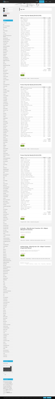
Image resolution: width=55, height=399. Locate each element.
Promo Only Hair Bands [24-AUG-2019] (30, 84)
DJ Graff (4, 137)
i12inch (4, 236)
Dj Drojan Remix (5, 135)
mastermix (4, 387)
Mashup (4, 252)
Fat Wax (4, 198)
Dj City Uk (4, 124)
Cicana (4, 81)
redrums (4, 389)
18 (5, 370)
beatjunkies (10, 381)
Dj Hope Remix (5, 140)
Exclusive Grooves (6, 191)
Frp (3, 207)
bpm (4, 68)
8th (3, 381)
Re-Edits (4, 310)
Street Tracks (5, 329)
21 (9, 370)
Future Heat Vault (6, 214)
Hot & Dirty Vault (5, 225)
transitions (4, 392)
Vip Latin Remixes (6, 350)
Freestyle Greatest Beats (7, 206)
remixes (9, 389)
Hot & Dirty (5, 223)
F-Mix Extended (5, 196)
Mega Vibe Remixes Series (7, 260)
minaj (36, 240)
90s (3, 29)
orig (41, 258)
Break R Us (5, 71)
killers (7, 386)
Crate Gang (5, 100)
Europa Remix (5, 190)
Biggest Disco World (6, 60)
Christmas (4, 78)
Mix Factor (4, 265)
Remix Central (5, 316)
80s (3, 24)
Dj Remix (4, 151)
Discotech (4, 113)
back (5, 381)
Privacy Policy (43, 263)
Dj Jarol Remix (5, 142)
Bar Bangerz (5, 47)
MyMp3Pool (5, 279)
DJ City (4, 119)
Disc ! (4, 111)
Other (4, 284)
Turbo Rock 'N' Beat (6, 340)
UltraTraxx (4, 343)
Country (4, 94)
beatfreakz (7, 381)
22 (10, 370)
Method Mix (5, 263)
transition (38, 240)
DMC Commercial (5, 174)
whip (44, 240)
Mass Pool (4, 254)
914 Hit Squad (5, 30)
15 (10, 369)
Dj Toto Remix (5, 159)
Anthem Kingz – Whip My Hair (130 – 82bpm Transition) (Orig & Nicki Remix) (35, 247)
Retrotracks (5, 321)
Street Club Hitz (5, 326)
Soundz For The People (6, 324)
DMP (4, 177)
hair (34, 78)
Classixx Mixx (5, 86)
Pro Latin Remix (5, 297)
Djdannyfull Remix (6, 169)
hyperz (5, 386)
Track (4, 332)
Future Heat (5, 212)
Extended (4, 193)
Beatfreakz (5, 52)
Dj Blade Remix (5, 118)
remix (7, 389)
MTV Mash (5, 276)
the (6, 391)
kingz (37, 258)
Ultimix (4, 342)
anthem (33, 258)
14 (9, 369)
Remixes (4, 319)
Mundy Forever (5, 278)
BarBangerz (5, 49)
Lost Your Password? (6, 13)
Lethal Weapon (5, 246)
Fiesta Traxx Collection (6, 199)
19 (6, 370)
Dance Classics (5, 108)
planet (7, 388)
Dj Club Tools (5, 126)
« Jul (5, 374)
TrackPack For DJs (6, 334)
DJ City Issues (5, 121)
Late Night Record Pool (6, 241)
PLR (3, 294)
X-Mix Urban (5, 356)
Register (41, 1)
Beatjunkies (5, 54)
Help (46, 1)
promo (10, 388)
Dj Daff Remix (5, 129)
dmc (4, 384)
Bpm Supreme (5, 70)
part (5, 388)
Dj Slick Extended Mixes (6, 158)
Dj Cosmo (4, 127)
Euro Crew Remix (5, 188)
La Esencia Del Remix (6, 238)
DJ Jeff (4, 143)
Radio (4, 308)
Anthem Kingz (28, 258)
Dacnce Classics (5, 105)
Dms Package (5, 180)
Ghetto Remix (5, 217)
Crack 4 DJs (5, 97)
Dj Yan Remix (5, 164)
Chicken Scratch (5, 76)
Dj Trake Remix (5, 161)
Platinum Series (5, 292)
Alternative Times (6, 41)
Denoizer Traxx (5, 110)
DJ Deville (4, 134)
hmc (3, 386)
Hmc (4, 222)
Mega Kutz (4, 257)
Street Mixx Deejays (6, 327)
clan (9, 382)
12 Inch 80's (5, 22)
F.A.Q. (50, 1)
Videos (4, 348)
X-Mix (4, 353)
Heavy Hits (4, 220)
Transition (4, 337)
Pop (3, 295)
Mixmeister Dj (5, 268)
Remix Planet (5, 318)
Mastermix (4, 255)
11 (5, 369)
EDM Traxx (5, 185)
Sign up (22, 145)
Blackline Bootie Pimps (6, 65)
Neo (4, 281)
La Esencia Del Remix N (6, 239)
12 (6, 369)
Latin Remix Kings (6, 244)
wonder (11, 392)
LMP (4, 247)
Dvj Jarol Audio (5, 183)
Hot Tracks (5, 230)
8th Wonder (5, 27)
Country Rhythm (5, 95)
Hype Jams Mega (5, 231)
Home (37, 1)
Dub (4, 182)
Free (8, 384)
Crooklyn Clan (5, 102)
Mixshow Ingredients (6, 270)
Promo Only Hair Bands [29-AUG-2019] (30, 15)
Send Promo (31, 263)
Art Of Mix (4, 44)
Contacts (35, 263)
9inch (4, 32)
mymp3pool (8, 387)
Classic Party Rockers (6, 84)
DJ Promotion (5, 150)
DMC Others (5, 175)
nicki (39, 258)
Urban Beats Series (6, 345)
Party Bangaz (5, 287)
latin (9, 386)
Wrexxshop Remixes (6, 351)
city (7, 382)
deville (32, 240)
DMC (4, 172)
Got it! (45, 397)
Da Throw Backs (5, 103)
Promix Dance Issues (6, 302)
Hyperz (4, 233)
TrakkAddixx (5, 335)
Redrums (4, 311)
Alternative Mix (5, 38)
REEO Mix (4, 313)
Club (4, 87)
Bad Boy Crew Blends (6, 46)
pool (8, 388)
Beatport (4, 55)
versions (42, 240)
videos (8, 392)
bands (32, 78)
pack (4, 388)
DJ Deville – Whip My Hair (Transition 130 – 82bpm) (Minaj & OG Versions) (34, 228)
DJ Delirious (5, 132)
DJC (3, 166)
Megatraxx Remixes (6, 262)
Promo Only (5, 305)
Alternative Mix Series (6, 39)
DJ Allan (4, 116)
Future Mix (4, 215)
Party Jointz (5, 289)
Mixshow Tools (5, 271)
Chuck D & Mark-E (6, 79)
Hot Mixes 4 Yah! (5, 228)
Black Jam (4, 63)
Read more (49, 397)
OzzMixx (4, 286)
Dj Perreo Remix (5, 148)
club (11, 382)
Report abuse (49, 263)
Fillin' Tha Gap (5, 201)
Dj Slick (4, 156)
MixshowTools (5, 273)
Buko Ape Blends (5, 73)
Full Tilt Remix (5, 209)
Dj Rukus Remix (5, 153)
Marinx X (4, 249)
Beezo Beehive (5, 57)
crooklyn (9, 383)
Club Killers (5, 89)
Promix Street (5, 303)
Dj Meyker (4, 145)
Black (4, 62)
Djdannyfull (5, 167)
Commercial (5, 92)
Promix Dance (5, 300)
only (10, 387)
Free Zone (4, 204)
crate (7, 383)
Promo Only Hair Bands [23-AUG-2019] (30, 155)
